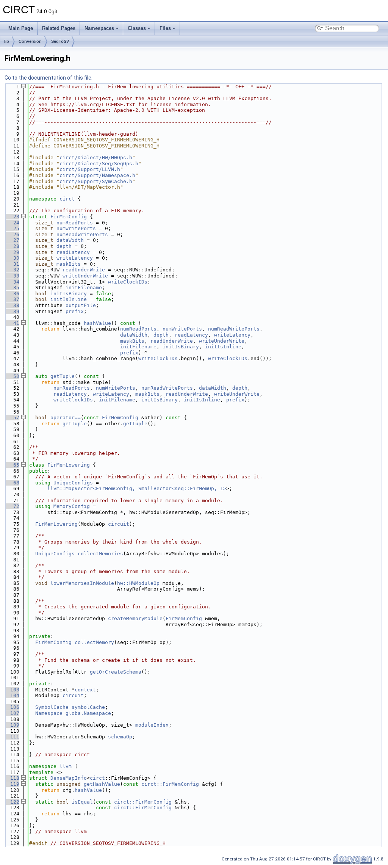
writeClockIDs (127, 282)
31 (11, 264)
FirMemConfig (68, 216)
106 (11, 707)
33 (11, 276)
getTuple (62, 376)
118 (11, 778)
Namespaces (99, 28)
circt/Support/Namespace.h (97, 175)
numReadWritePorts (82, 234)
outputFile (81, 305)
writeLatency (74, 258)
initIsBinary (68, 293)
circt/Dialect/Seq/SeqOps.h (98, 163)
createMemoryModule (135, 618)
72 (11, 506)
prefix (75, 311)
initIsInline (68, 299)
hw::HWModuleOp (138, 583)
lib (6, 41)
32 (11, 270)
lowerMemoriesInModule (82, 583)
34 (11, 282)
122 (11, 802)
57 (11, 417)
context (85, 690)
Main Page (20, 28)
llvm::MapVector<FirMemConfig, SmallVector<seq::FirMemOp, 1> (136, 488)
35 (11, 287)
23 (11, 216)
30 (11, 258)
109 (11, 725)
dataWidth (70, 240)
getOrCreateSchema (115, 672)
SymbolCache (52, 707)
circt (67, 199)
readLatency (73, 252)
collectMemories (100, 553)
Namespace (49, 713)
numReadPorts (74, 223)
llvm (65, 766)
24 (11, 223)
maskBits (68, 264)
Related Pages (58, 28)
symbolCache (88, 707)
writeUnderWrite (85, 276)
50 (11, 376)
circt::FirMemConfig (170, 784)
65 (11, 465)
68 (11, 483)
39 (11, 311)
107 (11, 713)
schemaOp (120, 737)
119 (11, 784)
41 (11, 323)
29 (11, 252)
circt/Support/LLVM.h (89, 169)
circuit (118, 524)
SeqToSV (60, 41)
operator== (65, 417)
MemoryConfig (71, 506)
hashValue (97, 323)
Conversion (30, 41)
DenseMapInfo (68, 778)
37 (11, 299)
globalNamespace (88, 713)
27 (11, 240)
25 (11, 228)
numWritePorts (76, 228)
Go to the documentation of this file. (48, 78)
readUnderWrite (84, 270)
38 (11, 305)
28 (11, 246)
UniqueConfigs (73, 483)
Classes (137, 28)
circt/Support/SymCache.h (95, 181)
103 (11, 690)
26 (11, 234)
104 (11, 695)
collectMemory (94, 642)
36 (11, 293)
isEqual (82, 802)
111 (11, 737)
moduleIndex (152, 725)
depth (64, 246)
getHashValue (102, 784)
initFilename (84, 287)
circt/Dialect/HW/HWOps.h (95, 157)
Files (165, 28)
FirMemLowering (68, 465)
